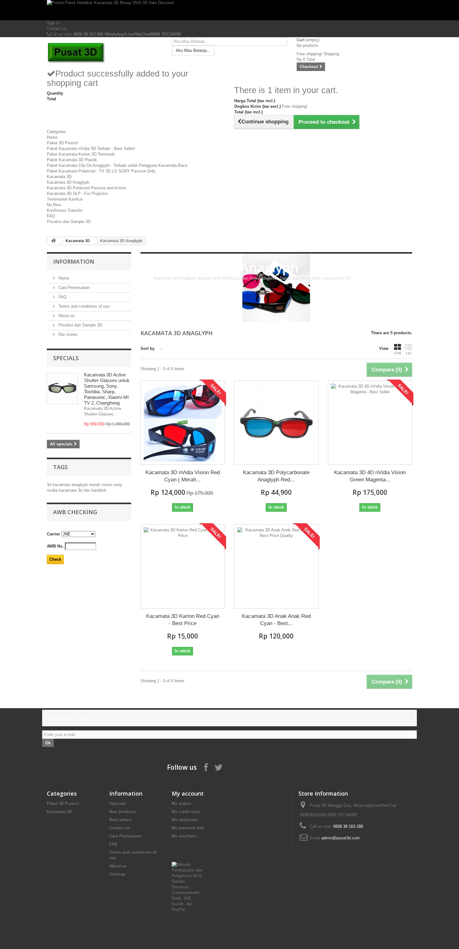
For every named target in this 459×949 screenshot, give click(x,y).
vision (107, 484)
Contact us (57, 28)
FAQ (51, 216)
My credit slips (186, 811)
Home (52, 137)
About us (66, 315)
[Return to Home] (53, 241)
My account (188, 793)
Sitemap (117, 874)
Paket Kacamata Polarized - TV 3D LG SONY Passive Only (101, 171)
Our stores (67, 334)
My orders (181, 803)
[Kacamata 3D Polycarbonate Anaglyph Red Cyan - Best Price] (276, 423)
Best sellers (120, 819)
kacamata (62, 484)
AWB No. (55, 546)
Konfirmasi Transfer (64, 210)
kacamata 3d (71, 490)
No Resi (54, 204)
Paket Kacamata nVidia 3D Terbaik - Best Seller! (91, 148)
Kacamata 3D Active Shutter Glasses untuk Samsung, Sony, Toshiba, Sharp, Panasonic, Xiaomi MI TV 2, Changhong (107, 388)
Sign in (53, 23)
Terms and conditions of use (83, 306)
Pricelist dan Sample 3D (69, 221)
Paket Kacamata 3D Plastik (72, 159)
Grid (397, 353)
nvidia (53, 490)
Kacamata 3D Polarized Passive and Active (86, 188)
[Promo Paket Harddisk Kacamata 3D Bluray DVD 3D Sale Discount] (229, 10)
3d (49, 484)
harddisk (98, 490)
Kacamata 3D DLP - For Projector (77, 193)
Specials (66, 358)
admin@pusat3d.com (340, 838)
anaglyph (80, 484)
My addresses (185, 819)
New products (122, 811)
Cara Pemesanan (73, 287)
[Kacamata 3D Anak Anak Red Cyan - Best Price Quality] (276, 566)
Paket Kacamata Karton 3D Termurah (81, 154)
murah (95, 484)
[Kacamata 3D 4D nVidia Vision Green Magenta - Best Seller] (370, 423)
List (408, 353)
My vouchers (184, 836)
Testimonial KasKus (65, 199)
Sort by (148, 348)
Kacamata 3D (59, 176)
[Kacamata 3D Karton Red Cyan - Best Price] (183, 566)
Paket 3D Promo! (62, 143)
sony (117, 484)
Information (73, 261)
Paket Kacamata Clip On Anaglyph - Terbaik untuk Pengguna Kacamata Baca (117, 165)
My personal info (188, 828)
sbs (87, 490)
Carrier (53, 534)
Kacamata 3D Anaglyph (68, 182)
